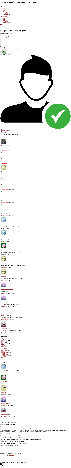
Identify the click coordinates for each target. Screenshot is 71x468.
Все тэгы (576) (3, 359)
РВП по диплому (4, 356)
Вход (1, 8)
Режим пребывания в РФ (5, 328)
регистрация (3, 341)
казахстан (3, 345)
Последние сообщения (7, 14)
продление (3, 353)
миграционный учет (5, 340)
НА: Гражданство (4, 158)
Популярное (5, 12)
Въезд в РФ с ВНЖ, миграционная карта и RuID (10, 236)
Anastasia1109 (4, 176)
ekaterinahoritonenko (6, 332)
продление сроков (4, 354)
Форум (4, 11)
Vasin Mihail (4, 150)
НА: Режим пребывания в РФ (6, 315)
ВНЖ (2, 338)
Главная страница (3, 27)
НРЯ (2, 344)
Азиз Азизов (4, 163)
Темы (3, 132)
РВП (2, 339)
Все (1, 132)
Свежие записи (17, 49)
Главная (4, 10)
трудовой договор (4, 350)
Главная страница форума (6, 49)
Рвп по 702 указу (4, 381)
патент (2, 349)
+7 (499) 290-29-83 (7, 37)
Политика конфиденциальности (6, 460)
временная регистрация (5, 352)
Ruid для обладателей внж (6, 302)
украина (2, 351)
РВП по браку (3, 348)
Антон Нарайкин (5, 319)
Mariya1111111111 (5, 293)
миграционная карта (5, 343)
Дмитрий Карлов (5, 189)
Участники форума (6, 13)
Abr (3, 254)
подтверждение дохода (5, 355)
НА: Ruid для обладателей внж (7, 145)
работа (2, 347)
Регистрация (5, 8)
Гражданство (3, 276)
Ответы (5, 132)
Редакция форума (3, 458)
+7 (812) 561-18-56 (10, 36)
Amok (3, 228)
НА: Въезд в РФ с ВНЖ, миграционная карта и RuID (11, 223)
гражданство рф (4, 346)
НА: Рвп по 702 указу (5, 210)
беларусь (2, 357)
